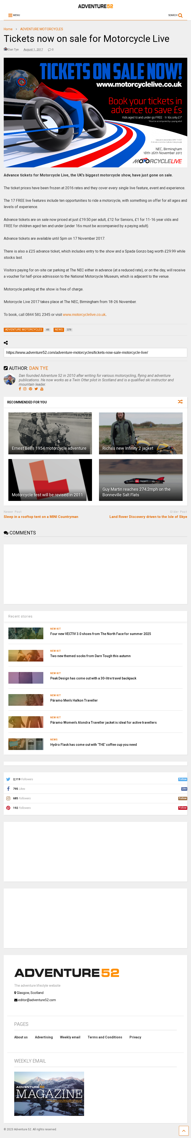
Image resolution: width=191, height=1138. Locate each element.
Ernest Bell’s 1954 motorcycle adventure (49, 448)
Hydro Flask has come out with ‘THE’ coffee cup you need (93, 744)
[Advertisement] (39, 573)
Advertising (44, 1037)
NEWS (54, 739)
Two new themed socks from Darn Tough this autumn (90, 656)
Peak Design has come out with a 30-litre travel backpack (93, 678)
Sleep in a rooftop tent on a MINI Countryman (41, 517)
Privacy (135, 1037)
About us (21, 1037)
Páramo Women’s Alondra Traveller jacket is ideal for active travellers (103, 722)
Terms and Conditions (105, 1037)
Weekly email (70, 1037)
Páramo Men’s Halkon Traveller (74, 700)
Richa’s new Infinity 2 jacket (127, 448)
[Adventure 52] (95, 7)
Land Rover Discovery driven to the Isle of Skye (148, 517)
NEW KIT (55, 629)
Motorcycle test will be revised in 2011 (47, 494)
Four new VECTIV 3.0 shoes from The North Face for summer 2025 (100, 634)
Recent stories (20, 616)
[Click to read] (50, 433)
